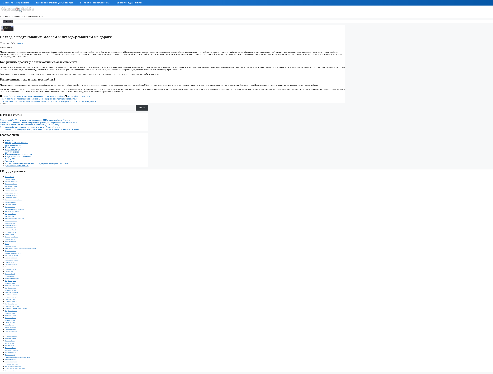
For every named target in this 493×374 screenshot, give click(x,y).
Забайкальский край (10, 202)
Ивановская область (10, 204)
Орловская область (10, 267)
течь (89, 96)
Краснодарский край (10, 227)
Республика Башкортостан (12, 285)
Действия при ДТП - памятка (129, 3)
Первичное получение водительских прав (54, 3)
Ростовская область (10, 318)
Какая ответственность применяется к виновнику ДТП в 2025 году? (30, 125)
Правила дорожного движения (18, 154)
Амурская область (10, 179)
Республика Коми (10, 299)
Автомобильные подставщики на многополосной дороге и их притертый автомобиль (39, 99)
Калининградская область (12, 211)
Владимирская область (11, 190)
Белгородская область (11, 186)
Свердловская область (11, 331)
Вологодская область (11, 195)
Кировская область (10, 223)
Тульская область (10, 345)
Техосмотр (9, 161)
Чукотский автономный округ (13, 366)
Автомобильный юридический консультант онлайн (22, 17)
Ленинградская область (11, 237)
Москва (7, 244)
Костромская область (11, 225)
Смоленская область (10, 334)
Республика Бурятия (10, 287)
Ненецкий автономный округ (13, 253)
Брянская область (10, 188)
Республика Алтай (10, 283)
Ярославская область (10, 371)
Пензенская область (10, 269)
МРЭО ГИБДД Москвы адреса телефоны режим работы (20, 248)
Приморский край (10, 274)
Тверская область (10, 341)
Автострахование (12, 152)
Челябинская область (11, 359)
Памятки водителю (13, 147)
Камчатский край (9, 216)
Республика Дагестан (10, 290)
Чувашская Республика (11, 364)
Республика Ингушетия (11, 292)
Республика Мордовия (11, 304)
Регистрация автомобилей (16, 142)
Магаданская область (10, 241)
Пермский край (9, 271)
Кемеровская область (11, 220)
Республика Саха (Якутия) (12, 306)
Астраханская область (11, 183)
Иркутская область (10, 207)
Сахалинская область (10, 329)
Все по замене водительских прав (95, 3)
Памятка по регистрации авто (16, 3)
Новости (9, 140)
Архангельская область (11, 181)
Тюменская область (10, 348)
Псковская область (10, 276)
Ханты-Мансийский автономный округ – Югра (17, 357)
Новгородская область (11, 257)
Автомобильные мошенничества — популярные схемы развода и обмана (37, 163)
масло (70, 96)
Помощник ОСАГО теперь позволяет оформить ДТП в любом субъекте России (35, 120)
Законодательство (13, 145)
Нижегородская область (11, 255)
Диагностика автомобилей (17, 166)
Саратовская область (10, 327)
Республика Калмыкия (11, 294)
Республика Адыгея (10, 281)
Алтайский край (9, 177)
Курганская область (10, 232)
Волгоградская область (11, 193)
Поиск (3, 104)
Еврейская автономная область (13, 200)
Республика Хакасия (10, 315)
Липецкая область (10, 239)
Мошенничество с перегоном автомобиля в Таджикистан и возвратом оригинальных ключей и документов (49, 101)
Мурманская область (10, 251)
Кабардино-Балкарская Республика (14, 209)
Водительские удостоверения (18, 156)
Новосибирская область (11, 260)
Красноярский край (10, 230)
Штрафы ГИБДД (12, 149)
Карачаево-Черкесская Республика (14, 218)
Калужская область (10, 214)
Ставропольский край (11, 336)
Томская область (9, 343)
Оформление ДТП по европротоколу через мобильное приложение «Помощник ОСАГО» (39, 129)
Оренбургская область (11, 264)
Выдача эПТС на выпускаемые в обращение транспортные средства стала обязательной (38, 122)
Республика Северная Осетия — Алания (16, 308)
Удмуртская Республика (11, 350)
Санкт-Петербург (9, 324)
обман (76, 96)
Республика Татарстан (11, 311)
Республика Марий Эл (11, 301)
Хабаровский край (10, 355)
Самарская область (10, 322)
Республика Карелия (10, 297)
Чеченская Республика (11, 361)
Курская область (9, 234)
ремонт (83, 96)
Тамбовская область (10, 338)
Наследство (10, 159)
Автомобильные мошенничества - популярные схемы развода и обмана (33, 96)
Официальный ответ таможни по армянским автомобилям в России (30, 127)
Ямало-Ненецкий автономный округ (15, 368)
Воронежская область (11, 197)
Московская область (10, 246)
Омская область (9, 262)
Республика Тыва (10, 313)
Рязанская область (10, 320)
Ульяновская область (11, 352)
